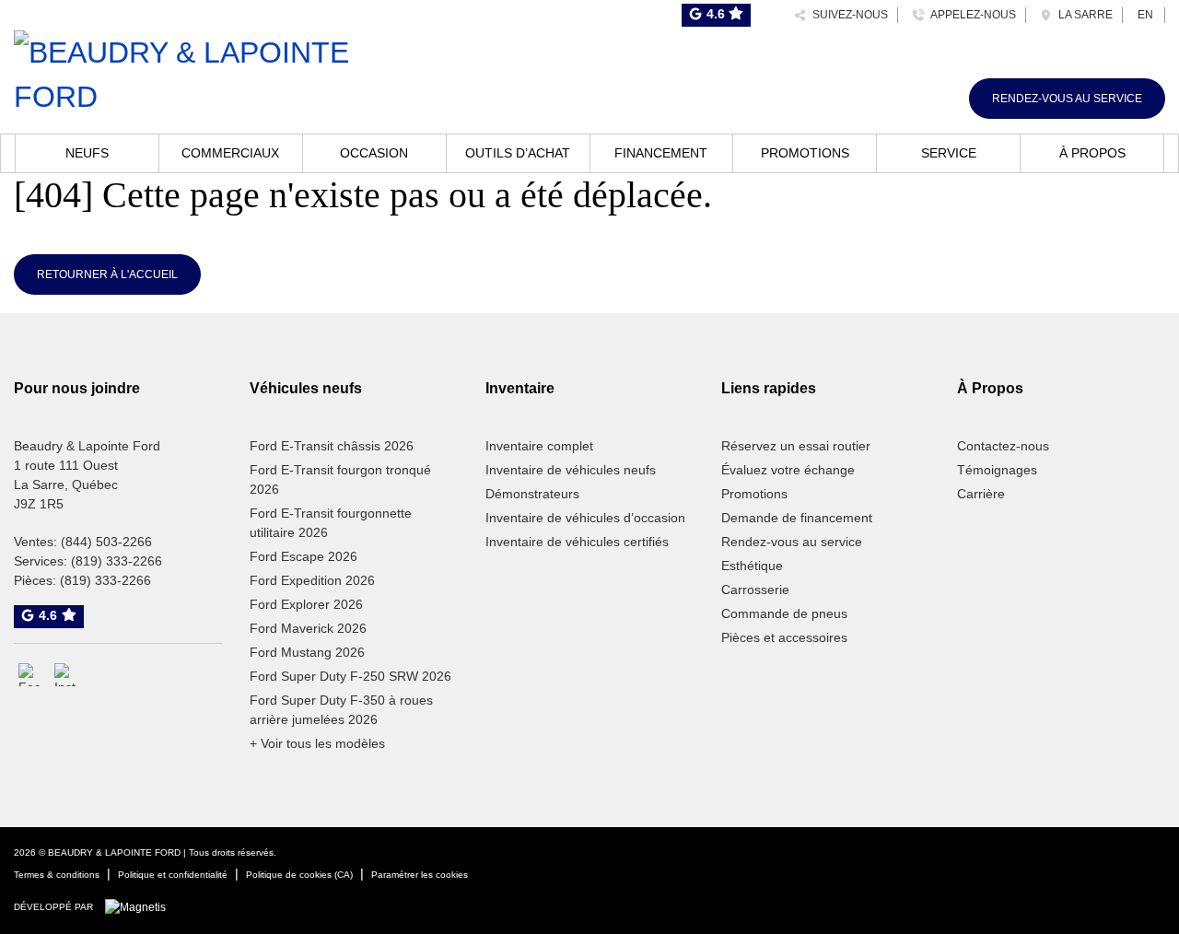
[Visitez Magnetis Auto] (140, 906)
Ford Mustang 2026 (307, 652)
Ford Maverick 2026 (308, 628)
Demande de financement (796, 517)
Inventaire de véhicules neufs (570, 469)
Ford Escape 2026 (303, 556)
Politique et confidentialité (173, 875)
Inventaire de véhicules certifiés (577, 541)
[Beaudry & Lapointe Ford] (196, 71)
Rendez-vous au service (1067, 98)
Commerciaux (230, 153)
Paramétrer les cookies (419, 875)
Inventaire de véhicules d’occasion (585, 517)
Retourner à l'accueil (107, 274)
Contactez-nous (1003, 445)
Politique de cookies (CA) (299, 875)
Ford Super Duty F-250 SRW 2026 (350, 676)
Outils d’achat (517, 153)
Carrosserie (755, 589)
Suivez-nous (847, 14)
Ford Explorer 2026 (306, 604)
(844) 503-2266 (106, 541)
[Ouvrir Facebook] (29, 674)
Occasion (374, 153)
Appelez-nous (970, 14)
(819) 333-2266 (116, 561)
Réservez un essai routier (795, 445)
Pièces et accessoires (784, 637)
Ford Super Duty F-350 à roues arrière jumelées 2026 (341, 710)
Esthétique (752, 565)
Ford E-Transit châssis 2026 (332, 445)
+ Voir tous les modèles (317, 743)
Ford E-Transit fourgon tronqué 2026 (340, 479)
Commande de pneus (784, 613)
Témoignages (997, 469)
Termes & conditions (56, 875)
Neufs (87, 153)
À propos (1092, 153)
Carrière (981, 493)
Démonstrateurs (532, 493)
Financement (660, 153)
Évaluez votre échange (788, 469)
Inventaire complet (539, 445)
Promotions (805, 153)
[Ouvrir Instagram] (65, 674)
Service (948, 153)
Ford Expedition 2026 (312, 580)
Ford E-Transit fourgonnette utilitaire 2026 (331, 523)
